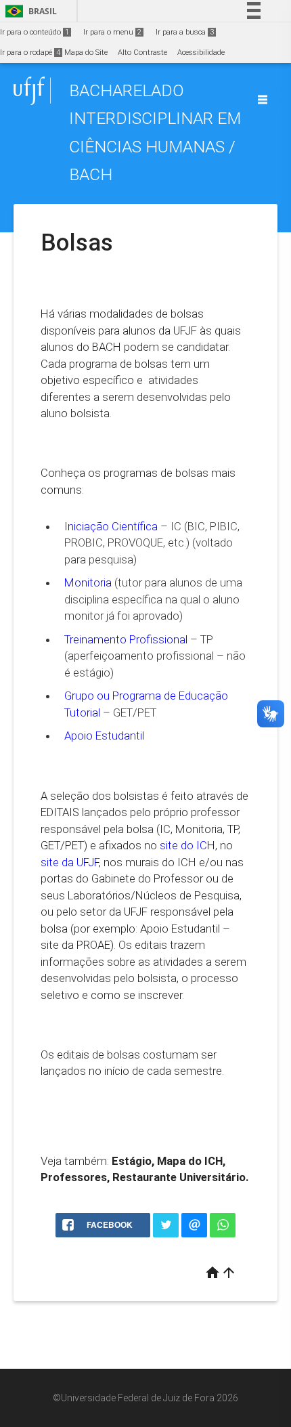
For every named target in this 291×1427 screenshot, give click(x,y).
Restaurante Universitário (179, 1177)
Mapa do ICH (190, 1161)
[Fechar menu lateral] (262, 99)
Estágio (132, 1161)
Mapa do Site (86, 52)
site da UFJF (70, 862)
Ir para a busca (185, 32)
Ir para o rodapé (30, 52)
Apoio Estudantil (104, 735)
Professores (74, 1177)
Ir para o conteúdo (34, 32)
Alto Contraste (142, 52)
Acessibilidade (201, 52)
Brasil (28, 11)
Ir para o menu (112, 32)
